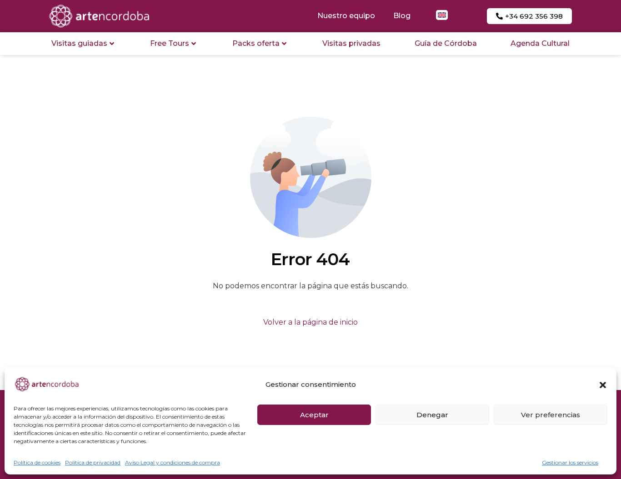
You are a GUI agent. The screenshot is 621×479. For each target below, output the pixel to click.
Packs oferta (256, 43)
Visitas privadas (351, 43)
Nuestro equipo (346, 15)
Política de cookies (37, 462)
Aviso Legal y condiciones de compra (172, 462)
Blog (402, 15)
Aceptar (314, 414)
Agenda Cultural (540, 43)
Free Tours (169, 43)
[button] (602, 385)
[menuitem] (442, 15)
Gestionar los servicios (570, 462)
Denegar (432, 414)
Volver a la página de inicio (310, 322)
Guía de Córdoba (446, 43)
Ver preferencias (550, 414)
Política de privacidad (92, 462)
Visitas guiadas (79, 43)
